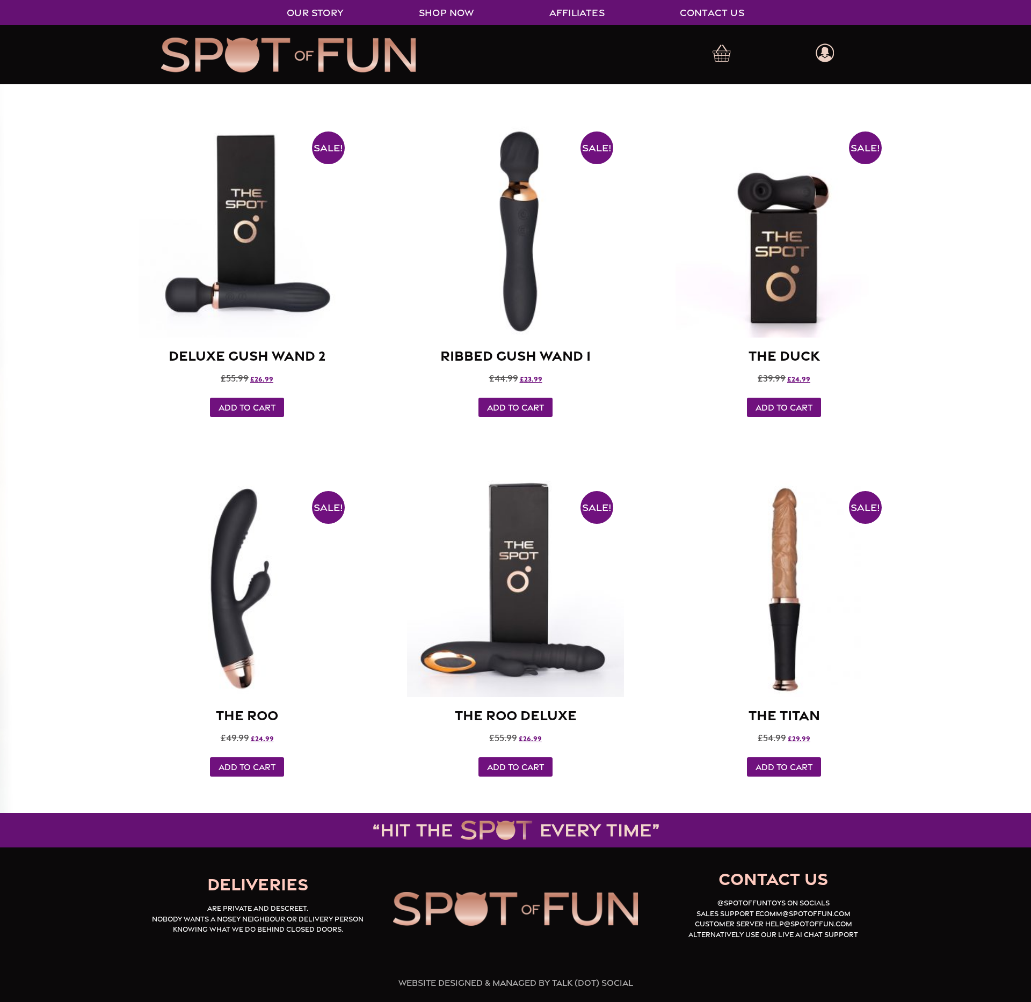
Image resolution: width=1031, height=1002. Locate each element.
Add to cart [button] (247, 407)
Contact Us (712, 12)
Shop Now (446, 12)
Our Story (315, 12)
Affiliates (577, 12)
